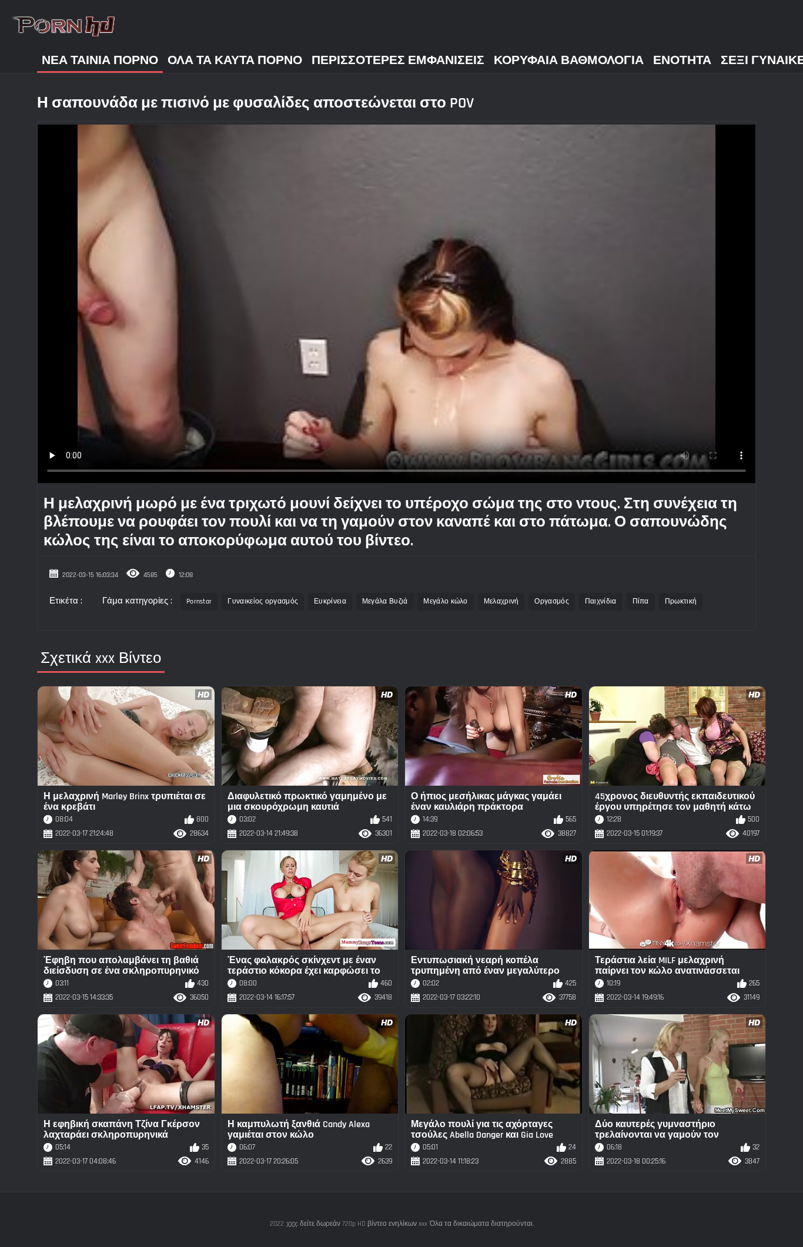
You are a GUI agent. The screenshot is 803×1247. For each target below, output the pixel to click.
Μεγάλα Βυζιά (385, 601)
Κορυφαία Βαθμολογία (569, 60)
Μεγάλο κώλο (445, 601)
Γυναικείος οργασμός (262, 601)
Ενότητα (682, 60)
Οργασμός (551, 601)
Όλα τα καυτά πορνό (235, 60)
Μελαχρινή (501, 601)
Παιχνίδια (601, 601)
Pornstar (199, 601)
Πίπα (641, 601)
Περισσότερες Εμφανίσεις (398, 60)
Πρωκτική (681, 601)
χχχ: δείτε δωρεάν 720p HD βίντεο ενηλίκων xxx (356, 1223)
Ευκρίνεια (330, 601)
